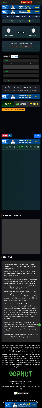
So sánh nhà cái (10, 91)
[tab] (8, 104)
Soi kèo (34, 91)
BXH (36, 87)
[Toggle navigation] (38, 2)
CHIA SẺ (37, 136)
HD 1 (10, 136)
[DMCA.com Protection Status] (21, 393)
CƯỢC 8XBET (26, 2)
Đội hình (7, 87)
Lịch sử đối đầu (27, 87)
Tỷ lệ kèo (16, 87)
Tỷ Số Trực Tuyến (23, 91)
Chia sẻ (35, 104)
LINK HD (4, 136)
